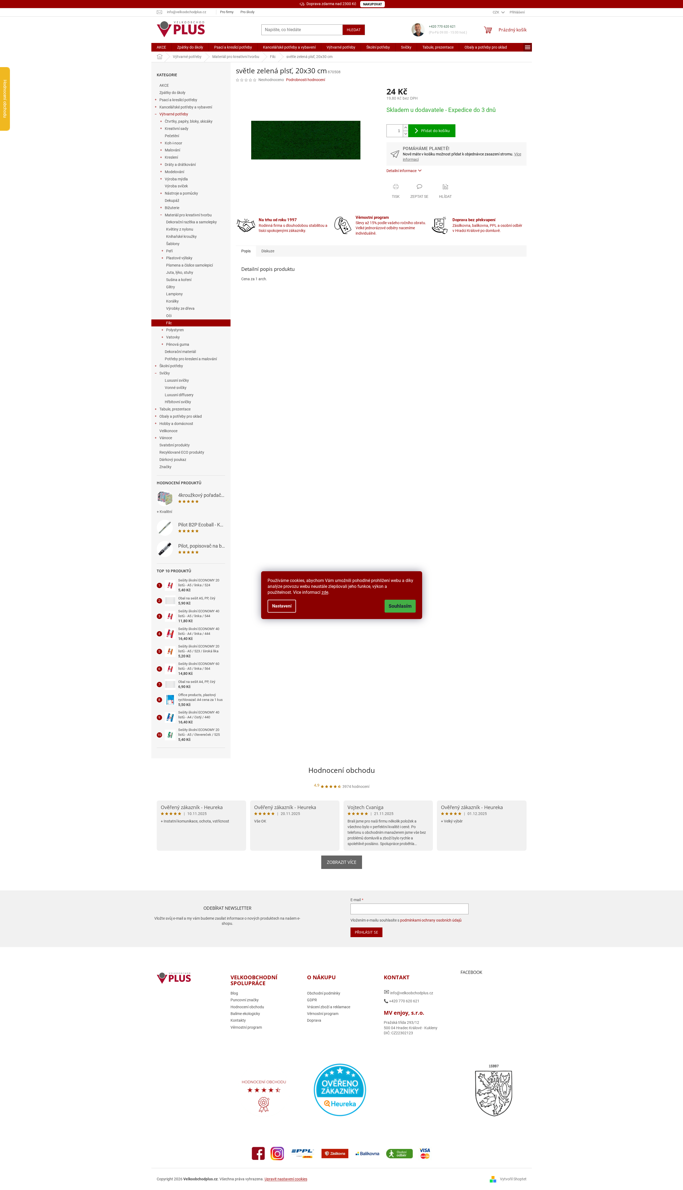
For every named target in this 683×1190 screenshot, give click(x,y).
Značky (165, 467)
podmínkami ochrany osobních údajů (431, 920)
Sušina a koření (178, 280)
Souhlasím (400, 606)
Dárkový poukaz (172, 459)
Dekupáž (172, 200)
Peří (169, 251)
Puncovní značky (245, 1000)
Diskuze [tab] (267, 251)
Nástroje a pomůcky (181, 193)
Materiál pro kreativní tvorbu (188, 215)
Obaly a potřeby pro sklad (180, 416)
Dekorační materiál (180, 352)
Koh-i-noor (173, 143)
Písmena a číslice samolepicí (189, 265)
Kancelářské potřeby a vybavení (185, 107)
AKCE (164, 85)
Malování (172, 150)
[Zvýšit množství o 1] (405, 128)
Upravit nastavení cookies (286, 1179)
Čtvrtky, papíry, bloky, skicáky (189, 121)
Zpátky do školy (172, 92)
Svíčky (164, 373)
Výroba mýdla (176, 179)
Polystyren (175, 330)
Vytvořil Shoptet (513, 1179)
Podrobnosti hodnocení (305, 80)
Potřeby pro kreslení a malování (191, 359)
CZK (496, 12)
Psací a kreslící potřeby (178, 100)
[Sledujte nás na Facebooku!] (258, 1153)
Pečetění (172, 136)
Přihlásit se (366, 932)
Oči (168, 316)
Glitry (170, 287)
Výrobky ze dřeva (180, 308)
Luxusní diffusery (179, 395)
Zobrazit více (341, 862)
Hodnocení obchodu (341, 770)
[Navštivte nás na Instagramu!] (277, 1153)
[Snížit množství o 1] (405, 134)
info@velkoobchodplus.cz (408, 992)
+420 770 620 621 (442, 26)
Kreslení (171, 157)
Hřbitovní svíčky (178, 402)
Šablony (173, 244)
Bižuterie (172, 208)
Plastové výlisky (179, 258)
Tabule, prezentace (175, 409)
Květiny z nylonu (179, 229)
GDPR (312, 1000)
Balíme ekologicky (245, 1013)
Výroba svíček (176, 186)
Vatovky (173, 337)
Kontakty (238, 1020)
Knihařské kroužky (181, 236)
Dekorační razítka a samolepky (191, 222)
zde (325, 592)
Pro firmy (226, 12)
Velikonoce (168, 431)
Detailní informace (401, 171)
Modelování (174, 172)
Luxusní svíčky (177, 380)
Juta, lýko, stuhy (179, 272)
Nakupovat (372, 4)
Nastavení (281, 606)
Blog (234, 993)
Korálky (172, 301)
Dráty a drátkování (180, 164)
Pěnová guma (177, 344)
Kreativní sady (176, 128)
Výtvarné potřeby (173, 114)
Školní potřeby (171, 366)
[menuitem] (161, 47)
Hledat (354, 29)
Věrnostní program (246, 1027)
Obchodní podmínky (323, 993)
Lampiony (174, 294)
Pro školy (247, 12)
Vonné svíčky (176, 387)
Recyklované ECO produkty (181, 452)
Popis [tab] (246, 251)
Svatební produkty (174, 445)
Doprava (314, 1020)
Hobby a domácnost (176, 423)
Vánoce (165, 438)
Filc (169, 323)
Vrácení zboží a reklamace (328, 1007)
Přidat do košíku (435, 130)
